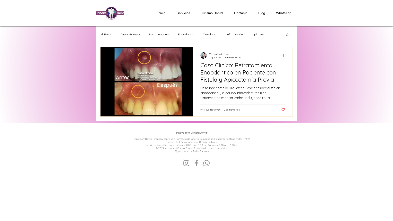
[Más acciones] (284, 55)
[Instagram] (186, 163)
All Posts (106, 34)
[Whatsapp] (206, 163)
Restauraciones (159, 34)
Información (235, 34)
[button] (287, 35)
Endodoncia (186, 34)
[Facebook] (196, 163)
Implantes (257, 34)
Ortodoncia (210, 34)
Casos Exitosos (130, 34)
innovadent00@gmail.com (202, 141)
